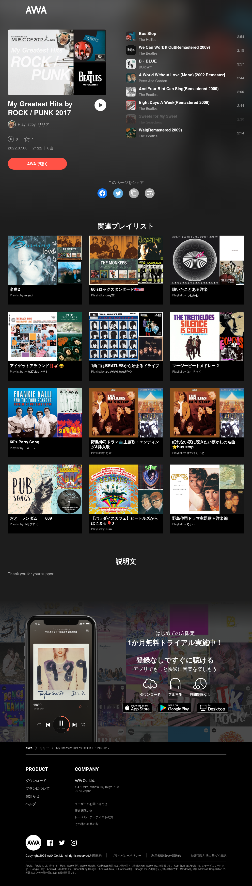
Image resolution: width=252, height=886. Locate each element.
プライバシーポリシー (126, 855)
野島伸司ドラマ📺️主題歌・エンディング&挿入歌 (125, 444)
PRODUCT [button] (37, 769)
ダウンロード (36, 780)
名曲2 (15, 289)
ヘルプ (31, 803)
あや (108, 453)
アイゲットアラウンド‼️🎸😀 (37, 365)
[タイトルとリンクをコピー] (134, 193)
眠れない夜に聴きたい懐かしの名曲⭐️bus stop (203, 444)
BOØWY (145, 66)
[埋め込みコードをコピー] (150, 193)
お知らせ (32, 795)
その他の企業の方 (86, 824)
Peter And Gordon (153, 80)
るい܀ (190, 524)
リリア (43, 124)
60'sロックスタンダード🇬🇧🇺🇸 (117, 289)
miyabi (28, 295)
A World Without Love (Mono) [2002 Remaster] (182, 75)
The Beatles (148, 53)
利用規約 (96, 855)
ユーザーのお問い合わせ (91, 804)
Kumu (109, 529)
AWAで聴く (37, 163)
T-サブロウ (31, 524)
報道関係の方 (84, 810)
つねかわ (193, 295)
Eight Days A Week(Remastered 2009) (174, 102)
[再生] (100, 105)
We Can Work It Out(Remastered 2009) (174, 47)
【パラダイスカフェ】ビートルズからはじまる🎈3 (124, 520)
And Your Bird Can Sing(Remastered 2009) (179, 88)
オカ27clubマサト (36, 371)
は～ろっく (194, 371)
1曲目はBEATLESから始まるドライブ (125, 365)
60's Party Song (24, 442)
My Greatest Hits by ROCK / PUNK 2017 (83, 748)
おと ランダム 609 (31, 518)
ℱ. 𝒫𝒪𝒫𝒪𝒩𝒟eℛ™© (119, 371)
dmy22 (110, 295)
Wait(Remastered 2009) (160, 130)
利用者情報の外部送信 (166, 855)
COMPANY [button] (87, 769)
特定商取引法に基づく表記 (208, 855)
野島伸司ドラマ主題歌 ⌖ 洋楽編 (200, 518)
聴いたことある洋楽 (190, 289)
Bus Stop (147, 33)
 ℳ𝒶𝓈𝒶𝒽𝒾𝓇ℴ (29, 448)
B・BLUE (148, 61)
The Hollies (147, 39)
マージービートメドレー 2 (195, 365)
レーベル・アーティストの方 (94, 817)
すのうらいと (196, 453)
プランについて (38, 788)
